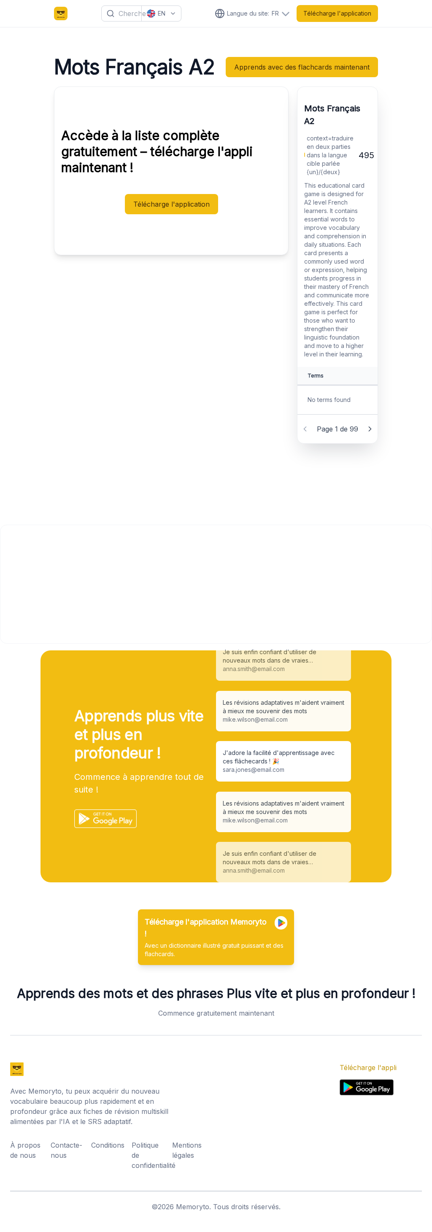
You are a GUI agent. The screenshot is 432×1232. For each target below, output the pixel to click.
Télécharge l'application (337, 13)
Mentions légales (187, 1150)
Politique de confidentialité (149, 1155)
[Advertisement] (216, 584)
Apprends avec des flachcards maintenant (302, 67)
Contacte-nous (66, 1150)
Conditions (107, 1145)
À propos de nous (25, 1150)
